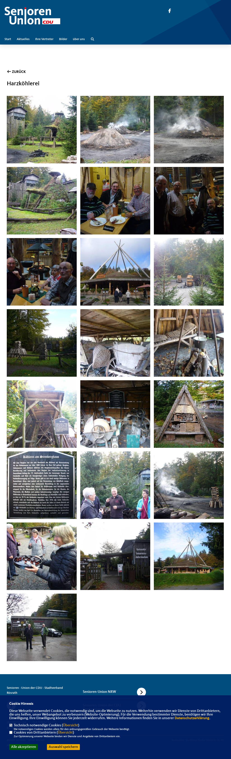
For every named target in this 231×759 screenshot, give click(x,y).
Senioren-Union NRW (99, 692)
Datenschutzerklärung (192, 718)
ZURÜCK (18, 72)
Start (8, 39)
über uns (79, 39)
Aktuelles (23, 39)
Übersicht (70, 725)
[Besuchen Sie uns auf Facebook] (169, 11)
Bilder (63, 39)
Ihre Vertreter (44, 39)
